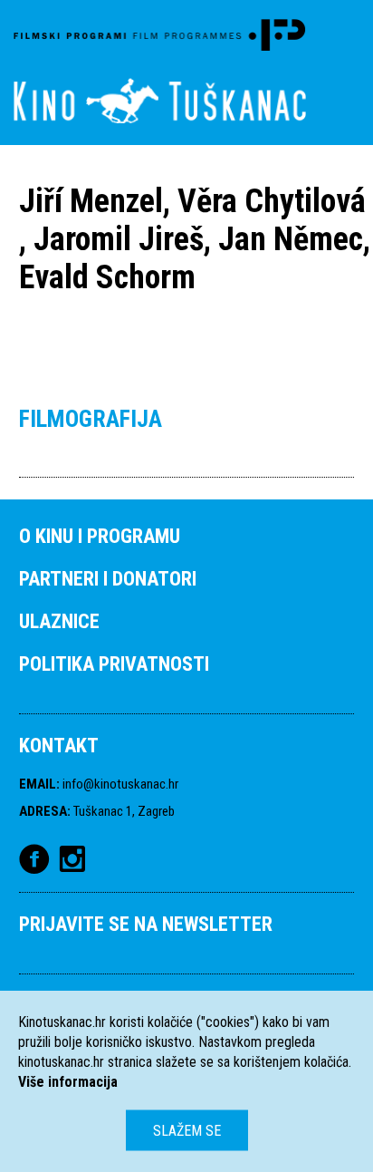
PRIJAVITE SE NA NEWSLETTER (146, 924)
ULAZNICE (59, 621)
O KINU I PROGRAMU (99, 536)
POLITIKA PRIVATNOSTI (114, 664)
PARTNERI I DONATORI (107, 578)
